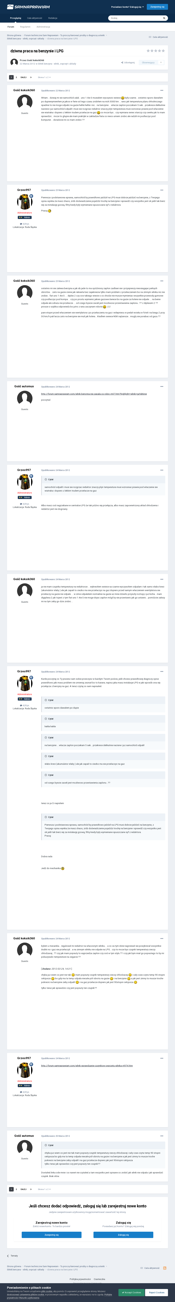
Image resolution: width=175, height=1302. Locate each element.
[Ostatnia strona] (31, 77)
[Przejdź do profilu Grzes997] (24, 202)
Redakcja (52, 18)
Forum (11, 26)
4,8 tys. (26, 224)
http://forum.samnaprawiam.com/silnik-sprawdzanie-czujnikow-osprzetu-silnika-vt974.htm (87, 1065)
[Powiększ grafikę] (122, 97)
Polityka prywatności (80, 1279)
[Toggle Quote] (46, 479)
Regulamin (25, 26)
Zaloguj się (123, 1235)
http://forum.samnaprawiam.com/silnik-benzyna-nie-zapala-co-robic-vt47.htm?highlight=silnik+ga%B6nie (94, 394)
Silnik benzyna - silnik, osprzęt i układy (57, 63)
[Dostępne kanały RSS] (164, 1268)
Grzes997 (24, 190)
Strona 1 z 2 (43, 77)
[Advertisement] (81, 154)
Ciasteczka (99, 1279)
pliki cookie (46, 1291)
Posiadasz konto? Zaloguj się (126, 7)
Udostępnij (129, 62)
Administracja (43, 26)
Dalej (23, 77)
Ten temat (151, 18)
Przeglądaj (15, 18)
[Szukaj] (164, 18)
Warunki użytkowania (29, 1298)
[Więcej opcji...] (161, 90)
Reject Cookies (156, 1292)
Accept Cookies (132, 1292)
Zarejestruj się (157, 6)
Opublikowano (55, 90)
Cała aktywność (34, 18)
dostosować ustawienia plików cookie (25, 1294)
